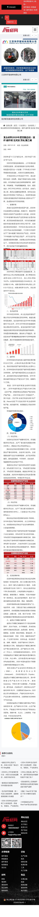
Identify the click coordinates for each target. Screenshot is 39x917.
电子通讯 (24, 890)
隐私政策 (24, 833)
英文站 (4, 867)
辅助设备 (24, 862)
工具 (22, 867)
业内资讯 (31, 125)
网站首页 (24, 821)
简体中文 (10, 22)
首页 (15, 125)
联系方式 (24, 827)
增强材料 (5, 885)
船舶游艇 (24, 885)
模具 (22, 859)
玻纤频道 (27, 7)
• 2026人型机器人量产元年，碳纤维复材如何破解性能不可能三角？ (29, 774)
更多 (4, 756)
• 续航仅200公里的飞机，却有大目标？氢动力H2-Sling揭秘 (9, 765)
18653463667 (13, 828)
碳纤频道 (29, 10)
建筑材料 (24, 888)
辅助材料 (5, 890)
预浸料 (4, 882)
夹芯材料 (5, 888)
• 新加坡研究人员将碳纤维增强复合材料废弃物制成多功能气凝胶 (29, 784)
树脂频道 (5, 859)
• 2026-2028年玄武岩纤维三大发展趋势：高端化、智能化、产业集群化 (29, 765)
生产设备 (24, 856)
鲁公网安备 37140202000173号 (17, 900)
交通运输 (24, 879)
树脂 (3, 879)
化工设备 (24, 870)
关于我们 (24, 824)
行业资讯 (22, 125)
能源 (22, 882)
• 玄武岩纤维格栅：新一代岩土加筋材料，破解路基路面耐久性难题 (9, 793)
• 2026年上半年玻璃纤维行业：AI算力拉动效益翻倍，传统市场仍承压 (9, 774)
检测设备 (24, 865)
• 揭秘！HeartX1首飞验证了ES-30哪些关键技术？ (28, 793)
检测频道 (5, 865)
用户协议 (24, 830)
